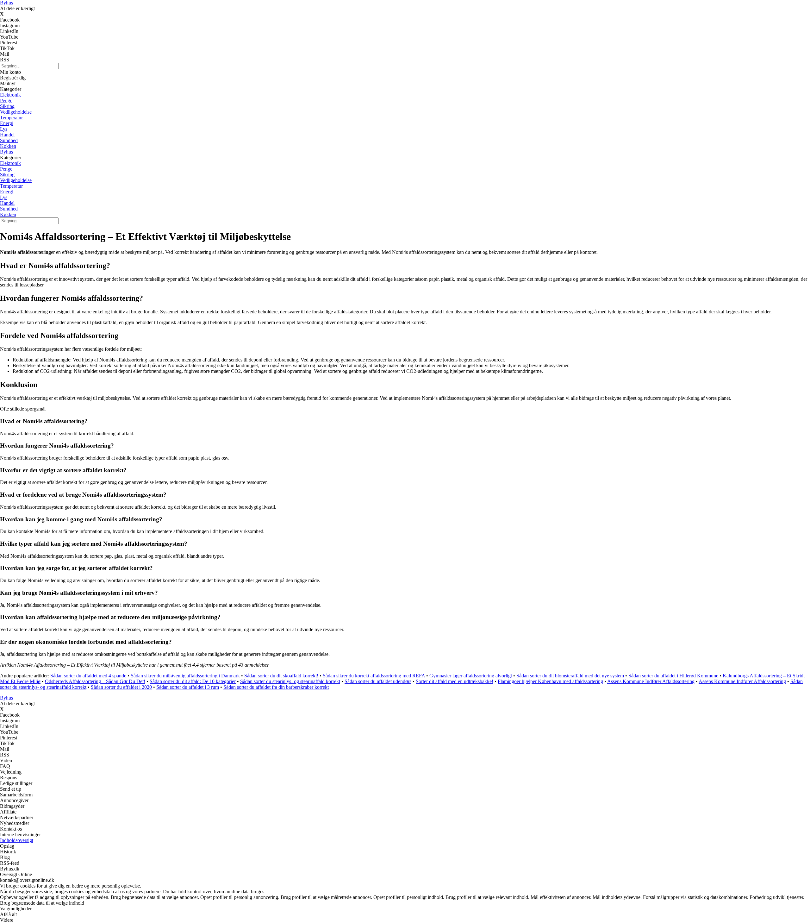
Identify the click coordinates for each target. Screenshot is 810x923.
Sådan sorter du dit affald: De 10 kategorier (193, 681)
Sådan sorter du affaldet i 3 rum (187, 687)
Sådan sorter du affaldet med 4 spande (88, 675)
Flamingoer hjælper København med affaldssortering (550, 681)
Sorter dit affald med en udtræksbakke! (454, 681)
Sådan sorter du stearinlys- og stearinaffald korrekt (290, 681)
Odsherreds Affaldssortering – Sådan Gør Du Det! (95, 681)
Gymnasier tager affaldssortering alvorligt (470, 675)
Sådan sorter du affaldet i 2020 (121, 687)
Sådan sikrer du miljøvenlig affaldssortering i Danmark (185, 675)
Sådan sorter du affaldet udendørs (378, 681)
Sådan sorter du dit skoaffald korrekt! (281, 675)
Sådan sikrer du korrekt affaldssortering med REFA (374, 675)
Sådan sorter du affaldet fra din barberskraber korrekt (276, 687)
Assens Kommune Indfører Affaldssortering (651, 681)
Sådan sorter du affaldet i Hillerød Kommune (673, 675)
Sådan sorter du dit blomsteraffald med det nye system (570, 675)
